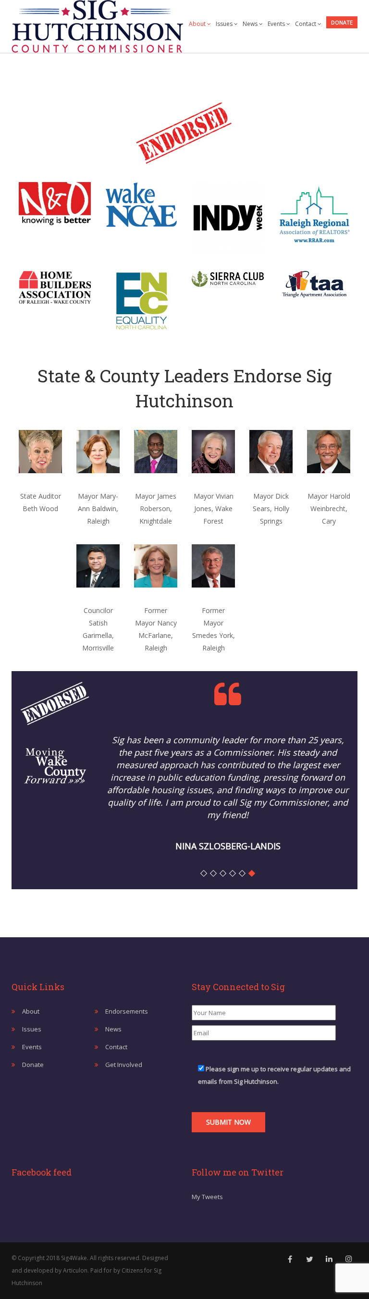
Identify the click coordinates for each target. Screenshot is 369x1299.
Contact (306, 24)
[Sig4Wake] (97, 24)
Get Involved (123, 1064)
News (251, 24)
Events (277, 24)
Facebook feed (42, 1172)
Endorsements (126, 1011)
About (198, 24)
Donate (342, 22)
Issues (225, 24)
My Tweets (207, 1196)
